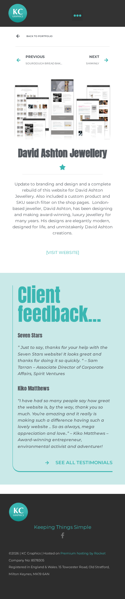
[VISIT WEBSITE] (62, 252)
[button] (77, 15)
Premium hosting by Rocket (83, 553)
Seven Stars (30, 335)
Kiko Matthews (33, 388)
